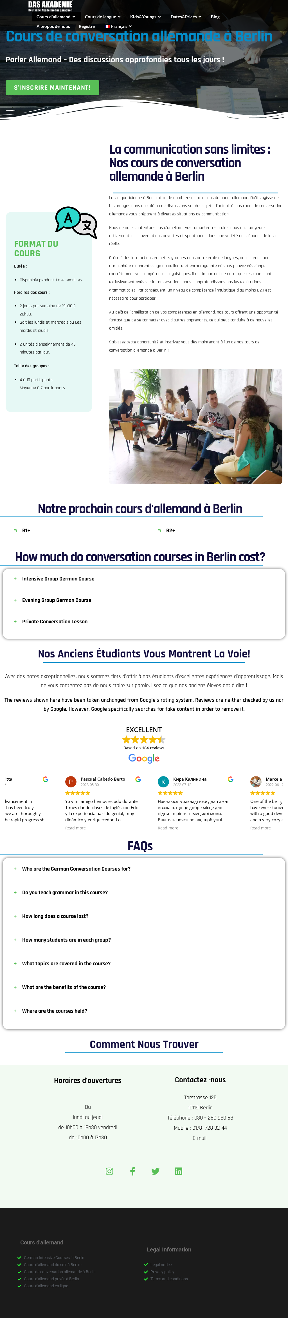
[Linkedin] (178, 1171)
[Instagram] (109, 1171)
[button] (280, 803)
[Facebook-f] (132, 1171)
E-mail (200, 1138)
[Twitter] (155, 1171)
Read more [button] (24, 828)
